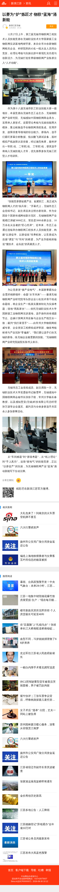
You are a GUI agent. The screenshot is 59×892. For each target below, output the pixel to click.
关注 (51, 26)
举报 (48, 870)
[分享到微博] (18, 480)
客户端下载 (22, 870)
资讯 (28, 3)
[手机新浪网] (5, 3)
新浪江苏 (16, 3)
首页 (10, 870)
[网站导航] (55, 3)
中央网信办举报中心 (29, 876)
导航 (33, 870)
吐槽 (41, 870)
